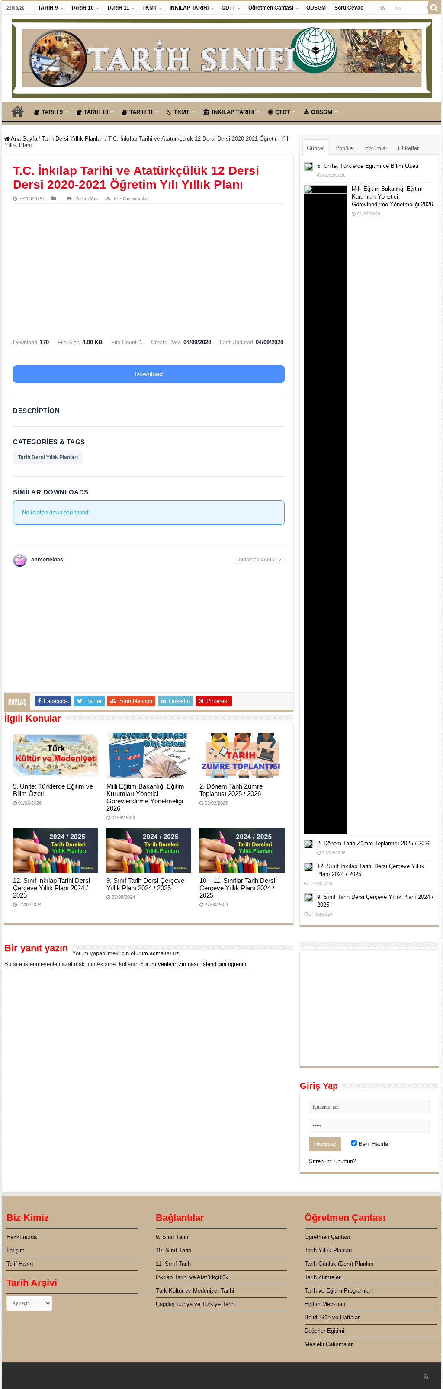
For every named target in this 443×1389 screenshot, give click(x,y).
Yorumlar (376, 148)
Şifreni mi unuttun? (332, 1161)
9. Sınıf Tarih (172, 1237)
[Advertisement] (148, 268)
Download (149, 374)
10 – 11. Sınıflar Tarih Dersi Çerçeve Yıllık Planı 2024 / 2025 (237, 888)
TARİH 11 (118, 8)
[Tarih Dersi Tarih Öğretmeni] (222, 56)
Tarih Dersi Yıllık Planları (73, 138)
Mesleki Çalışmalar (329, 1344)
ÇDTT (228, 8)
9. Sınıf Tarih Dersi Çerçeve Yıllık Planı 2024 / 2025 (145, 884)
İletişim (15, 1250)
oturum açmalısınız (155, 953)
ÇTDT (282, 112)
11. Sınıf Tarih (173, 1264)
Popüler (344, 148)
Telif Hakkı (19, 1264)
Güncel (315, 148)
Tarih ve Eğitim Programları (339, 1290)
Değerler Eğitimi (324, 1331)
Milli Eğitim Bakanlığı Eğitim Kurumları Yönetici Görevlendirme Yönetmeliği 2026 (145, 797)
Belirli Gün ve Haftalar (332, 1317)
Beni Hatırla (372, 1144)
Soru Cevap (348, 8)
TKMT (149, 8)
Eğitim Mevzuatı (325, 1304)
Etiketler (408, 148)
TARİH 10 (82, 8)
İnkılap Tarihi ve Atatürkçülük (192, 1277)
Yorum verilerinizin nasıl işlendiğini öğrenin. (194, 964)
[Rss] (382, 8)
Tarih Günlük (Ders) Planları (339, 1264)
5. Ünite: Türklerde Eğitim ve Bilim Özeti (367, 166)
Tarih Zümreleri (323, 1277)
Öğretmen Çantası (270, 8)
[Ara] (434, 7)
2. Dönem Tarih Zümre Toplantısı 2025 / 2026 (231, 790)
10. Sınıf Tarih (173, 1250)
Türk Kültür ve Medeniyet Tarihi (195, 1290)
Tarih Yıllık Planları (328, 1250)
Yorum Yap (86, 198)
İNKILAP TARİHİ (189, 8)
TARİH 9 (48, 8)
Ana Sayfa (17, 111)
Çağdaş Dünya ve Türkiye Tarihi (196, 1304)
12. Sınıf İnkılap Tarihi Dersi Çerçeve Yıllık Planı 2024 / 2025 (51, 888)
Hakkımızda (21, 1237)
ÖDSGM (316, 8)
